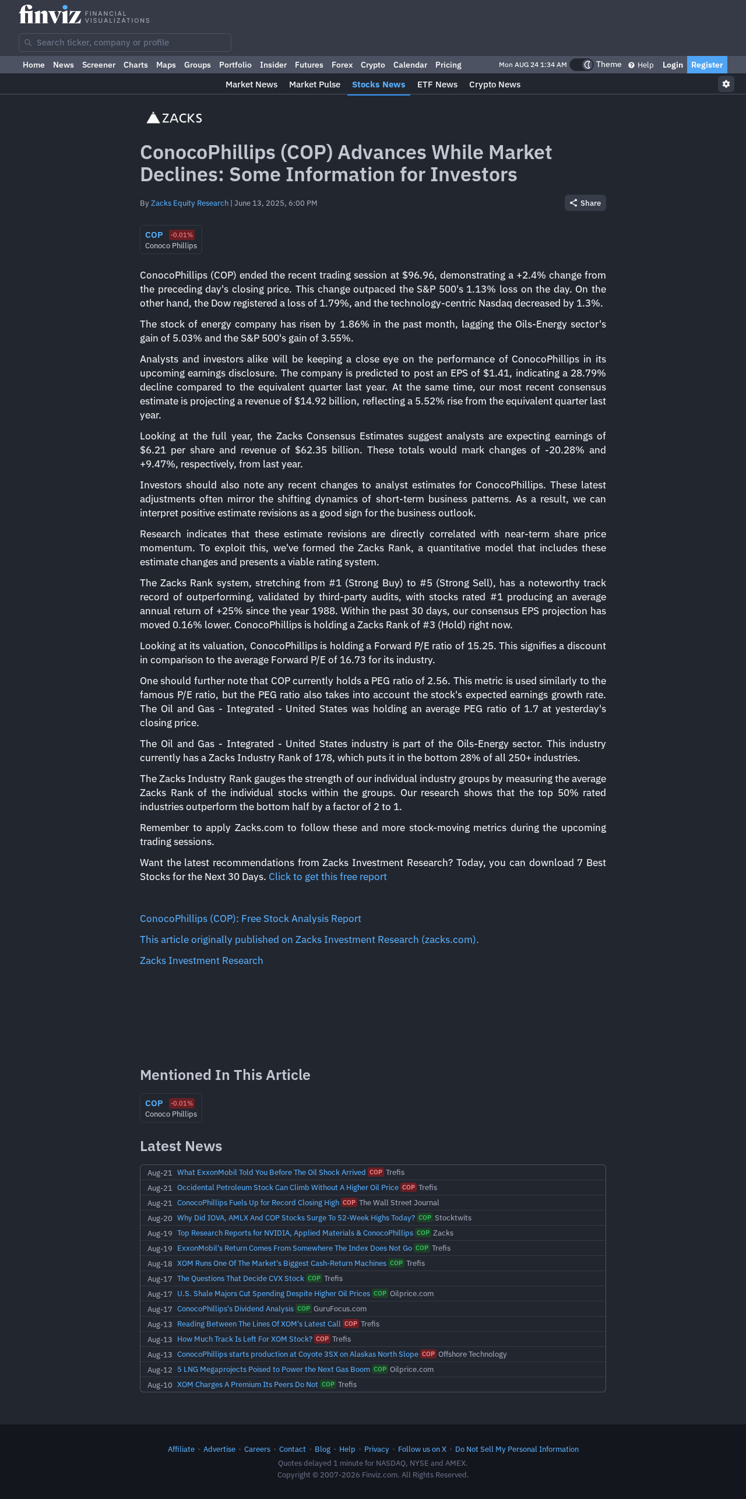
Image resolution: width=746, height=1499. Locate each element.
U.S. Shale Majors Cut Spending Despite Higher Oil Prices (273, 1293)
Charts (136, 64)
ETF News (437, 84)
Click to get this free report (328, 876)
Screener (98, 64)
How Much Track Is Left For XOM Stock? (244, 1338)
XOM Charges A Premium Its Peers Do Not (247, 1384)
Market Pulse (314, 84)
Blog (322, 1449)
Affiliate (181, 1449)
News (63, 64)
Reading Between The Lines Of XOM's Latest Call (259, 1323)
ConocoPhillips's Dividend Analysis (235, 1308)
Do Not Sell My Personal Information (517, 1449)
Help (645, 64)
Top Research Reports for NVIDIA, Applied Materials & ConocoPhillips (295, 1232)
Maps (166, 64)
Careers (257, 1449)
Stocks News (379, 84)
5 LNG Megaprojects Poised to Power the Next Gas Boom (273, 1369)
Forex (342, 64)
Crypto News (494, 84)
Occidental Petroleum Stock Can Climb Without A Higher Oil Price (288, 1187)
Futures (309, 64)
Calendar (410, 64)
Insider (273, 64)
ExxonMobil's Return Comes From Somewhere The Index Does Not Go (294, 1247)
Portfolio (235, 64)
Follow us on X (422, 1449)
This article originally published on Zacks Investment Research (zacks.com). (309, 939)
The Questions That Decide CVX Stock (240, 1278)
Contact (292, 1449)
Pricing (448, 64)
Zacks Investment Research (201, 960)
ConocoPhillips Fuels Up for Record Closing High (258, 1202)
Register (707, 64)
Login (673, 64)
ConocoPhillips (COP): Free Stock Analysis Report (250, 918)
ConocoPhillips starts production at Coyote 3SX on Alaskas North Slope (297, 1354)
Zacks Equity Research (189, 202)
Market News (251, 84)
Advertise (219, 1449)
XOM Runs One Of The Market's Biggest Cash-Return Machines (281, 1263)
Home (34, 64)
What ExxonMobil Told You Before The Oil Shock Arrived (271, 1172)
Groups (197, 64)
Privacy (376, 1449)
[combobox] (125, 42)
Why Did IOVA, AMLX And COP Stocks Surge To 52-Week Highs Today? (296, 1217)
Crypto (373, 64)
